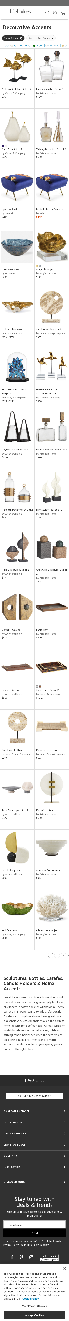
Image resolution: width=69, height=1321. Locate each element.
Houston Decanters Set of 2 (51, 450)
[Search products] (47, 12)
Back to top (36, 1080)
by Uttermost (9, 273)
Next (68, 955)
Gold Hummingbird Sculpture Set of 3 (46, 392)
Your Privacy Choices (34, 1306)
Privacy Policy (11, 1245)
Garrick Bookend (11, 630)
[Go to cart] (63, 12)
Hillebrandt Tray (10, 690)
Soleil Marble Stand (12, 750)
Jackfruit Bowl (9, 930)
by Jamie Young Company (50, 334)
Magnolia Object (45, 269)
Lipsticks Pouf (9, 209)
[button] (4, 12)
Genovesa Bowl (10, 269)
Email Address (14, 1225)
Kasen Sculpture (45, 810)
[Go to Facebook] (12, 1257)
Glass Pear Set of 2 (12, 149)
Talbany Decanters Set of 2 (51, 149)
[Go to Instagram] (32, 1257)
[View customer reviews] (49, 1257)
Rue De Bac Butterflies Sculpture (14, 392)
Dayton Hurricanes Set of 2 (16, 450)
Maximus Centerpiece (48, 870)
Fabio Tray (42, 630)
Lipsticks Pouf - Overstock (50, 209)
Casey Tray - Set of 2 (47, 690)
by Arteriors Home (46, 93)
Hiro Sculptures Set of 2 (49, 510)
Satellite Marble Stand (48, 330)
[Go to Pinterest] (22, 1257)
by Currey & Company (14, 93)
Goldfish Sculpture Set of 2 (16, 89)
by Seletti (7, 213)
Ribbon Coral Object (47, 930)
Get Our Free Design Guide (33, 1096)
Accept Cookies (34, 1315)
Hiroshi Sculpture (11, 870)
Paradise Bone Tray (46, 750)
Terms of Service (33, 1245)
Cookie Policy (30, 1298)
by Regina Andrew (46, 273)
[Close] (65, 1268)
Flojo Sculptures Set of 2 (15, 570)
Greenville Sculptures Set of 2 (51, 572)
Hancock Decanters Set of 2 (17, 510)
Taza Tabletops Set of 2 (15, 810)
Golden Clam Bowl (12, 330)
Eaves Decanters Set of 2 (50, 89)
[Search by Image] (55, 13)
